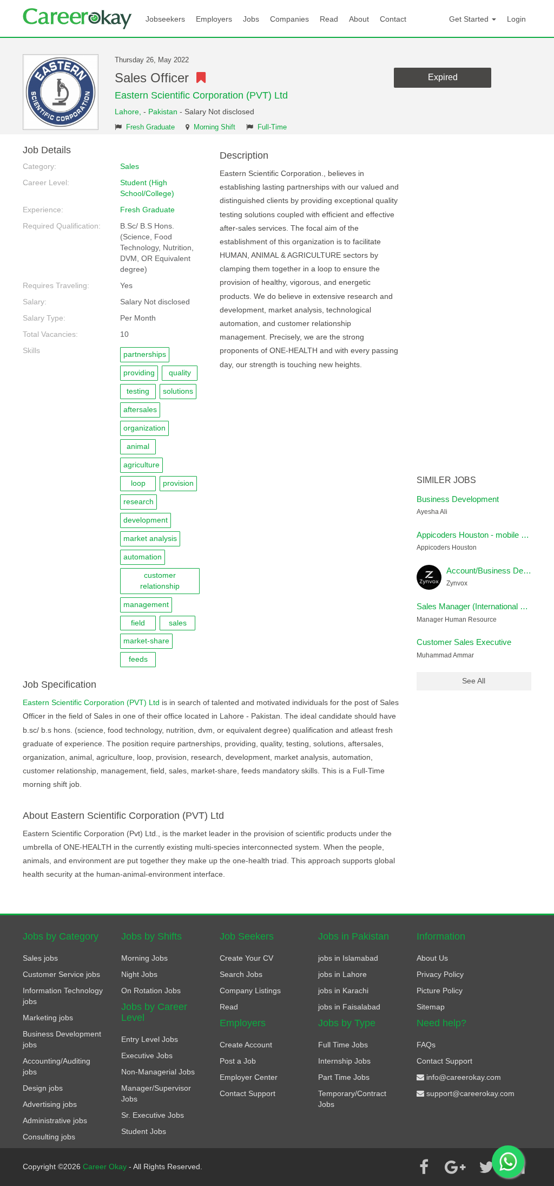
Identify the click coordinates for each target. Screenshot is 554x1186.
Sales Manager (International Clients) (482, 606)
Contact (393, 19)
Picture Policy (440, 990)
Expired (443, 77)
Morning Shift (214, 127)
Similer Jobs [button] (446, 480)
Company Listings (250, 990)
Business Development (458, 499)
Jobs (251, 19)
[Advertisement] (474, 307)
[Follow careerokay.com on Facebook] (423, 1167)
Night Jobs (139, 974)
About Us (432, 958)
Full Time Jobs (343, 1044)
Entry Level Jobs (149, 1039)
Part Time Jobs (344, 1077)
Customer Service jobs (61, 974)
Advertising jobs (50, 1104)
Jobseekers (165, 19)
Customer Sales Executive (464, 642)
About (359, 19)
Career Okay (106, 1166)
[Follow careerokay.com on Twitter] (486, 1167)
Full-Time (272, 127)
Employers (214, 19)
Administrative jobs (55, 1120)
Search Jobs (241, 974)
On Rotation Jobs (151, 990)
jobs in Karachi (343, 990)
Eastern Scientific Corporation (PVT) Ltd (201, 95)
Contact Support (247, 1093)
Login (516, 19)
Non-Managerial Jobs (158, 1071)
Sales (129, 166)
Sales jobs (40, 958)
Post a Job (238, 1061)
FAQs (426, 1044)
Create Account (246, 1044)
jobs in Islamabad (348, 958)
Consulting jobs (49, 1136)
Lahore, (129, 111)
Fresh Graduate (150, 127)
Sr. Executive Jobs (152, 1115)
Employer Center (249, 1077)
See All (473, 680)
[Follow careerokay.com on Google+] (455, 1167)
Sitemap (431, 1006)
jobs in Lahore (342, 974)
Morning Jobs (144, 958)
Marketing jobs (48, 1017)
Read (329, 19)
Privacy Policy (440, 974)
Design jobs (43, 1088)
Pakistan (162, 111)
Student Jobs (143, 1131)
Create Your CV (246, 958)
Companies (289, 19)
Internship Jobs (344, 1061)
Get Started (470, 19)
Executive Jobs (147, 1055)
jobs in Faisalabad (349, 1006)
